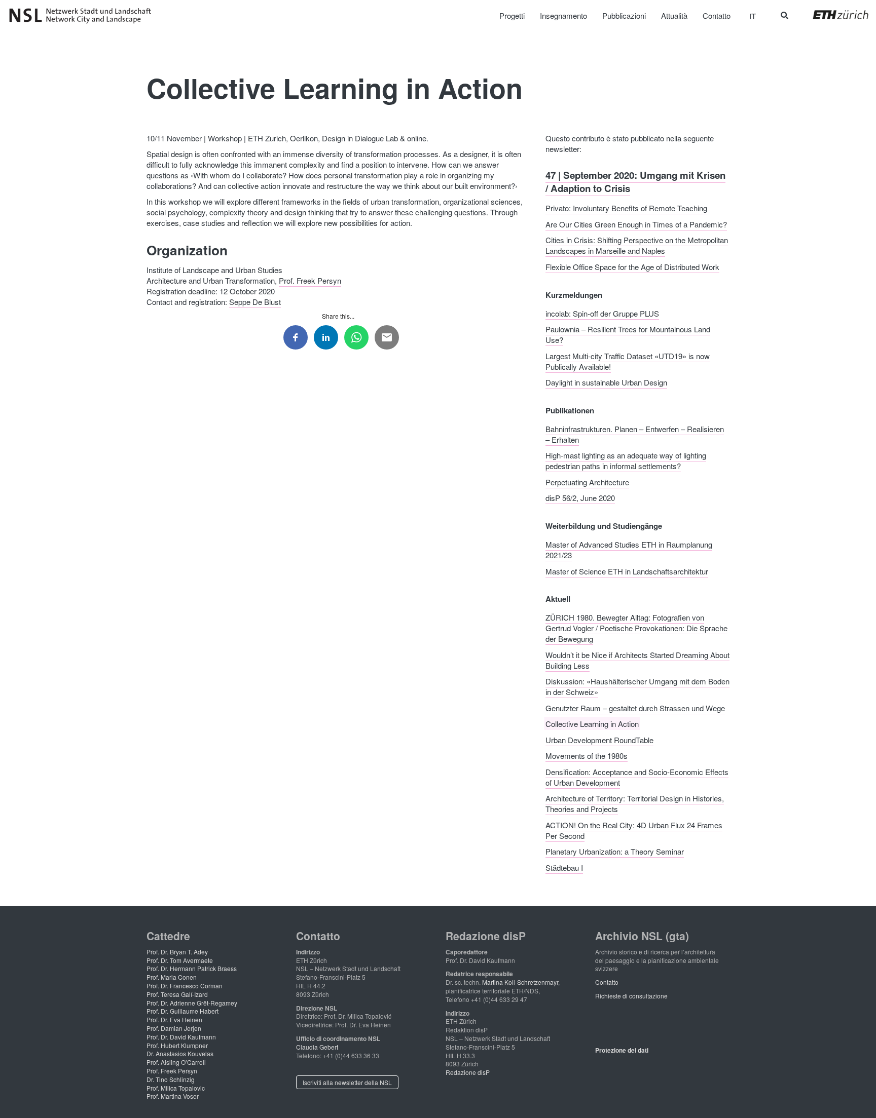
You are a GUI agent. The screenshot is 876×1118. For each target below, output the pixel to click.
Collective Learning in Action (592, 723)
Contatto (606, 982)
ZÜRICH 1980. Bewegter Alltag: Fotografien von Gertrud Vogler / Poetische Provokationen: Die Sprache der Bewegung (636, 628)
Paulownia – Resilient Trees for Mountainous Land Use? (627, 334)
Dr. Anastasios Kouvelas (180, 1053)
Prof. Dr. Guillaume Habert (182, 1011)
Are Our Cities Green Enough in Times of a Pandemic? (636, 223)
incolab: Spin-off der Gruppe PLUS (602, 312)
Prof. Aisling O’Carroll (176, 1062)
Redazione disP (468, 1072)
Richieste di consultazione (631, 995)
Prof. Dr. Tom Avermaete (180, 960)
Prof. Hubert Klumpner (177, 1045)
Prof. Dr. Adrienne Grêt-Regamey (192, 1002)
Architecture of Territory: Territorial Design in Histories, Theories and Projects (634, 803)
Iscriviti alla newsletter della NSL (347, 1082)
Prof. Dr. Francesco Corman (185, 985)
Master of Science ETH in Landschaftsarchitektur (626, 570)
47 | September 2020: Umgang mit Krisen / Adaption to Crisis (635, 181)
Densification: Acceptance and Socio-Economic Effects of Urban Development (636, 776)
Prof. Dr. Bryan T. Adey (177, 951)
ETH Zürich (832, 14)
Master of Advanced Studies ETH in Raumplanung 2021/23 (628, 549)
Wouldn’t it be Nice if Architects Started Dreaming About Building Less (637, 659)
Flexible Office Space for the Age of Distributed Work (632, 266)
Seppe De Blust (255, 301)
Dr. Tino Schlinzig (171, 1079)
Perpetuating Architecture (587, 481)
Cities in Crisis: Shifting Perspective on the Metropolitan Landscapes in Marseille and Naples (636, 245)
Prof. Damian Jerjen (174, 1028)
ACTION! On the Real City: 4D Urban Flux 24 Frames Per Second (633, 829)
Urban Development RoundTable (599, 739)
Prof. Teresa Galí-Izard (177, 994)
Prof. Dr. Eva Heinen (174, 1019)
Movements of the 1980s (586, 755)
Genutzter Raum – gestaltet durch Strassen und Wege (635, 707)
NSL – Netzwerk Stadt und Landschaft (84, 16)
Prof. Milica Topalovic (176, 1088)
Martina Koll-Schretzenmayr (520, 982)
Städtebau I (564, 867)
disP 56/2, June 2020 (580, 497)
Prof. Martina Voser (173, 1096)
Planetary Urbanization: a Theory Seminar (614, 851)
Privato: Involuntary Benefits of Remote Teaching (626, 208)
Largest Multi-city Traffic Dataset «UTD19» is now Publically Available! (627, 360)
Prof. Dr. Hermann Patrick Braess (192, 968)
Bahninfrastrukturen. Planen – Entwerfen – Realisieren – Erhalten (634, 433)
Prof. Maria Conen (172, 977)
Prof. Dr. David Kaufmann (181, 1036)
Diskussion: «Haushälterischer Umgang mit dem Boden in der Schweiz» (637, 686)
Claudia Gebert (317, 1047)
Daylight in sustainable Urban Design (606, 382)
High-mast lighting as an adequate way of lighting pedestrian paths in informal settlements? (625, 460)
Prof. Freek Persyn (310, 280)
